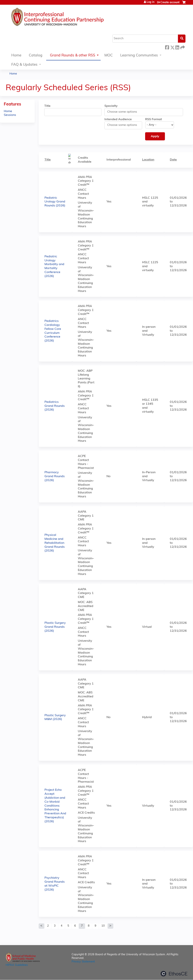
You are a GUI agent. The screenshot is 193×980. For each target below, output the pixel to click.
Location (148, 159)
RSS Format (153, 119)
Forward (182, 47)
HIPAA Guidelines (17, 965)
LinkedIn (177, 47)
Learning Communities (139, 55)
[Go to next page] (110, 926)
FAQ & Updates (24, 65)
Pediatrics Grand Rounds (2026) (54, 406)
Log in (150, 2)
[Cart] (183, 4)
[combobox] (124, 111)
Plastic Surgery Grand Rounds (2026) (55, 627)
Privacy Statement (83, 961)
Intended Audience (118, 119)
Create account (169, 2)
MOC (108, 55)
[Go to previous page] (41, 926)
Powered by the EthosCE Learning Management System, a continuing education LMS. (174, 973)
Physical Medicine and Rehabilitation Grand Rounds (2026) (54, 543)
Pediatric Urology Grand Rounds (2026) (54, 201)
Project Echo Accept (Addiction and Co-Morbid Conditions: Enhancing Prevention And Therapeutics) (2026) (55, 805)
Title (47, 106)
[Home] (69, 18)
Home (16, 55)
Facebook (167, 47)
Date (173, 159)
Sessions (10, 115)
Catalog (35, 55)
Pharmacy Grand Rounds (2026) (54, 476)
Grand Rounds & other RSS (72, 55)
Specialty (111, 106)
